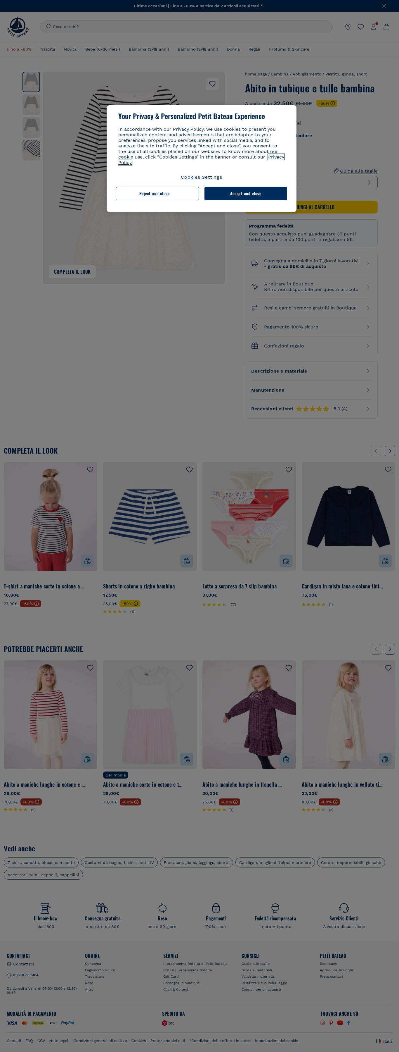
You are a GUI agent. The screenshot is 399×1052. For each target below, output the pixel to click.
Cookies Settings (201, 177)
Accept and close (245, 193)
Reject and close (154, 193)
